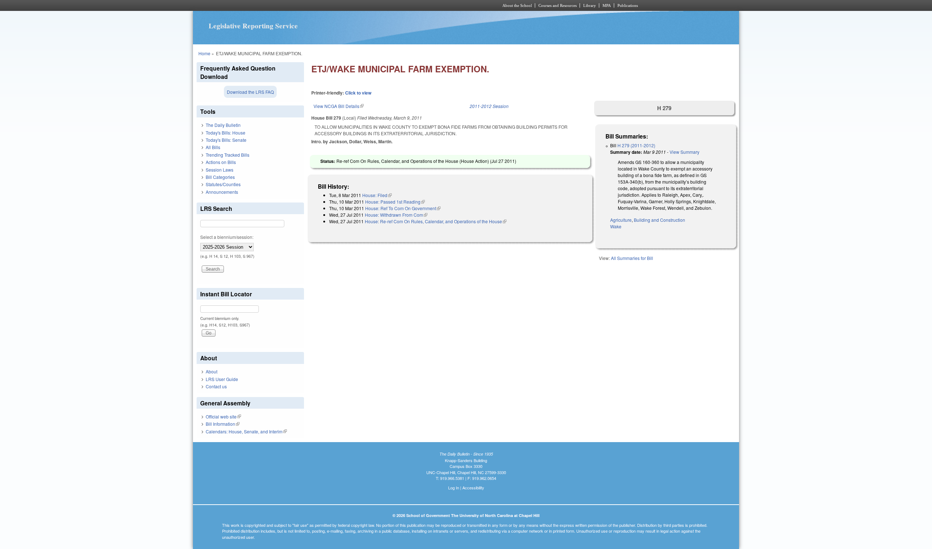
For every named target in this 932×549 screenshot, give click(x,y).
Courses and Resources (557, 5)
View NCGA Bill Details (338, 106)
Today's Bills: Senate (226, 140)
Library (589, 5)
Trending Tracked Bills (227, 155)
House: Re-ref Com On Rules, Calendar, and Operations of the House (435, 221)
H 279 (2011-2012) (636, 145)
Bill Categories (220, 177)
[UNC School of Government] (369, 5)
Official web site (223, 416)
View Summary (684, 152)
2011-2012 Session (489, 106)
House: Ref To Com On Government (403, 208)
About (211, 371)
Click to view (358, 92)
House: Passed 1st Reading (395, 202)
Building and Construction (659, 220)
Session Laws (219, 170)
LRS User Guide (222, 379)
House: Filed (377, 195)
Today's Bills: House (225, 132)
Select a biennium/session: (226, 237)
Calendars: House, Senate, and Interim (246, 431)
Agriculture (621, 220)
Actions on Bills (221, 162)
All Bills (213, 147)
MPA (607, 5)
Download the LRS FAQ (250, 92)
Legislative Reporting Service (253, 26)
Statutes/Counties (223, 184)
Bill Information (223, 424)
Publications (627, 5)
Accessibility (473, 487)
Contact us (216, 386)
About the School (517, 5)
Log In (453, 487)
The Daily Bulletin (223, 125)
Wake (615, 226)
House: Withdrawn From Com (396, 215)
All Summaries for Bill (632, 258)
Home (204, 53)
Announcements (222, 192)
